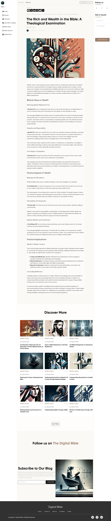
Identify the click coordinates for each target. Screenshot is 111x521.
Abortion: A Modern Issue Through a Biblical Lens (82, 410)
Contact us (47, 511)
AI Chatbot (62, 511)
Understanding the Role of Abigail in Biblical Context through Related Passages (58, 378)
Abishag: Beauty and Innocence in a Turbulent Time (31, 410)
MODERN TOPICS (36, 14)
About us (54, 511)
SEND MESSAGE (102, 39)
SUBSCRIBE (50, 482)
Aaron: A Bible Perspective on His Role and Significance (57, 345)
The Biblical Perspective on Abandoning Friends (81, 345)
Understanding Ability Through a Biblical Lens (58, 410)
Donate (69, 511)
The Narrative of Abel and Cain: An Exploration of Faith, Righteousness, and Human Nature (32, 346)
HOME (28, 14)
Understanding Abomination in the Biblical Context (82, 378)
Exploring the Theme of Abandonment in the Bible (33, 378)
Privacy (39, 511)
